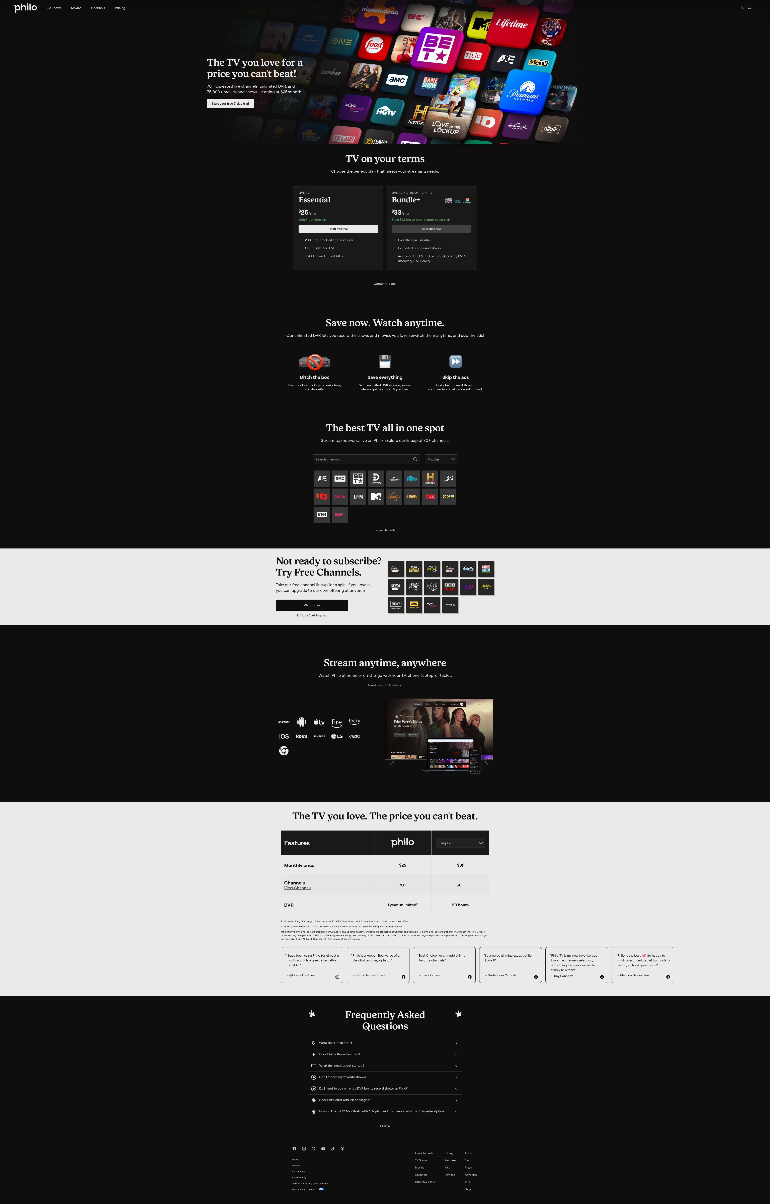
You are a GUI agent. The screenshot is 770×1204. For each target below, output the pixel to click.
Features (450, 1160)
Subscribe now (431, 228)
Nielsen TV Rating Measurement (310, 1183)
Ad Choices (298, 1171)
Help (468, 1189)
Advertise (471, 1174)
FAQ (447, 1167)
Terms (295, 1159)
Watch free (312, 605)
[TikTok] (332, 1148)
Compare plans (385, 284)
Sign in (746, 8)
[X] (313, 1148)
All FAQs (385, 1126)
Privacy (296, 1165)
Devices (450, 1174)
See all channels (385, 530)
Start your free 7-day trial (230, 103)
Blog (468, 1160)
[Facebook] (294, 1148)
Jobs (468, 1182)
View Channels (297, 887)
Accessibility (299, 1177)
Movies (76, 8)
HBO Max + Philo (425, 1182)
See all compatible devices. (385, 685)
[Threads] (342, 1148)
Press (468, 1167)
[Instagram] (304, 1148)
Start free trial (339, 228)
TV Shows (54, 8)
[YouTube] (323, 1148)
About (469, 1153)
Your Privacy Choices (303, 1189)
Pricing (120, 8)
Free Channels (424, 1153)
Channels (98, 8)
